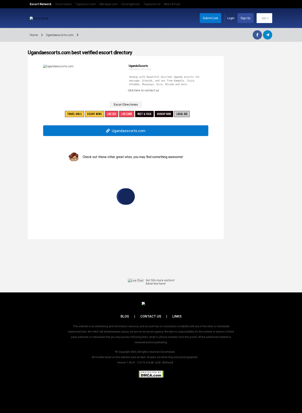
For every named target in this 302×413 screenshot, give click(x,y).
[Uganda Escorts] (58, 66)
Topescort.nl (151, 4)
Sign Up (245, 18)
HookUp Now (164, 114)
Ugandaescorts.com (128, 131)
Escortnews (64, 4)
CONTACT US (150, 316)
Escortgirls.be (130, 4)
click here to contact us (143, 90)
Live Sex (111, 114)
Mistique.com (109, 4)
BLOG (125, 316)
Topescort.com (85, 4)
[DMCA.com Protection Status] (151, 374)
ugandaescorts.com (140, 69)
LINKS (176, 316)
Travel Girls (74, 114)
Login (230, 18)
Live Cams (126, 114)
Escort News (94, 114)
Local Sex (181, 114)
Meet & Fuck (172, 4)
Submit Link (210, 18)
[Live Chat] (136, 280)
